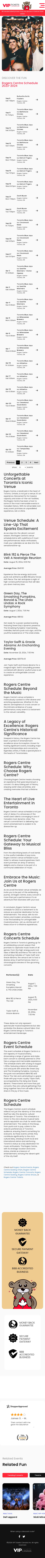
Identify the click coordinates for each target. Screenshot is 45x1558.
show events (22, 467)
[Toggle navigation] (42, 5)
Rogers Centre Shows (27, 1175)
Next (36, 462)
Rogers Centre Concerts (23, 1172)
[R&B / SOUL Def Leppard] (16, 1496)
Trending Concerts (15, 1475)
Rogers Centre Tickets (13, 1177)
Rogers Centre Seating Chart (21, 1168)
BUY (37, 99)
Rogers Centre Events (22, 1167)
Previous (10, 462)
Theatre (38, 1475)
